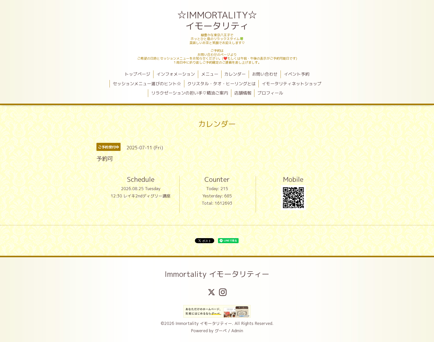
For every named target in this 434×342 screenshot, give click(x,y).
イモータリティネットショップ (291, 84)
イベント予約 (296, 74)
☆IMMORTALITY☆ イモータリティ (217, 20)
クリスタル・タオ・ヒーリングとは (221, 84)
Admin (237, 330)
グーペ (221, 330)
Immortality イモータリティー (217, 274)
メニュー (209, 74)
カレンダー (235, 74)
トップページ (137, 74)
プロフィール (270, 93)
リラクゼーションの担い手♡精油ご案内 (189, 93)
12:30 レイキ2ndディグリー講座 (141, 196)
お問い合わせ (265, 74)
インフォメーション (175, 74)
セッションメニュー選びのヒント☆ (147, 84)
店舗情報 (242, 93)
